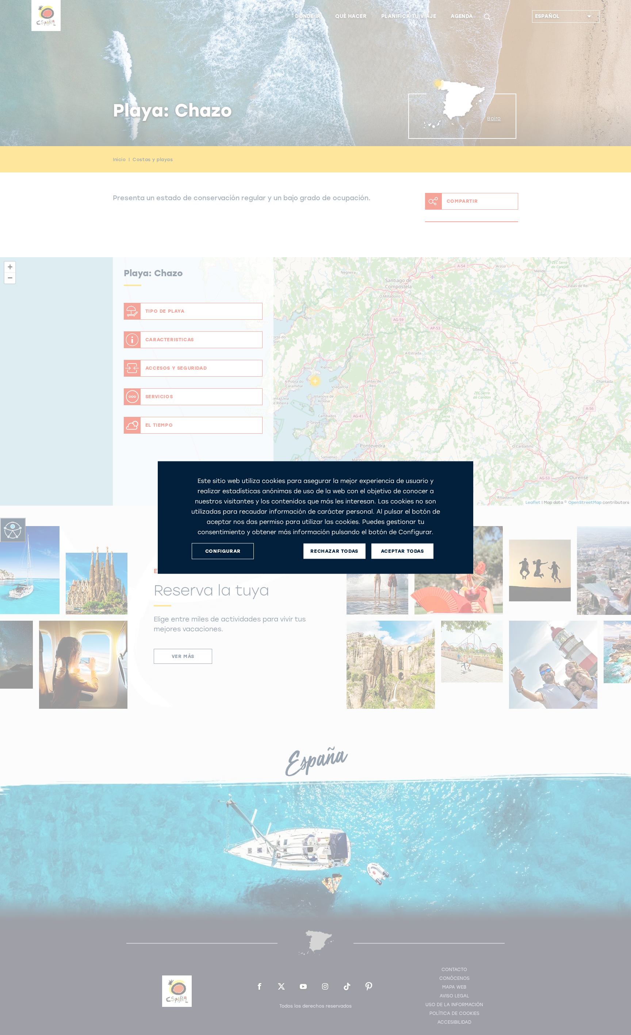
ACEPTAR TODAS (402, 551)
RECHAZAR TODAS (334, 551)
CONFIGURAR (223, 551)
